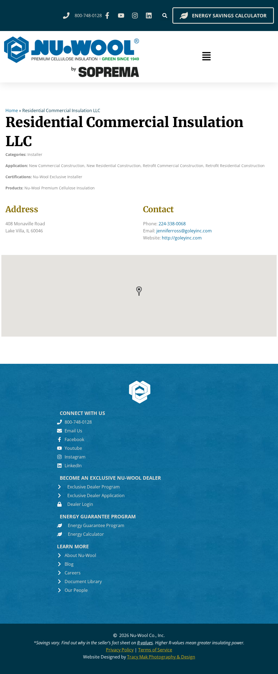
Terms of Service (155, 650)
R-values (145, 643)
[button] (165, 15)
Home (11, 110)
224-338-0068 (172, 224)
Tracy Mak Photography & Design (161, 657)
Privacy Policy (120, 650)
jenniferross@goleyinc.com (184, 231)
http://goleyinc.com (182, 238)
